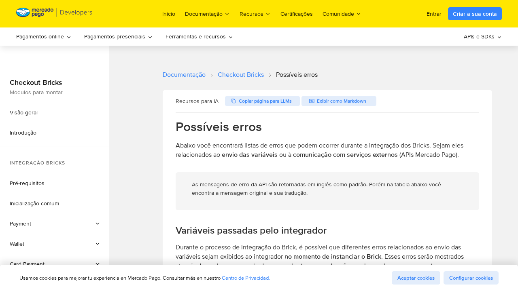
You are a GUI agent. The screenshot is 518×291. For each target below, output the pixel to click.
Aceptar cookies (416, 278)
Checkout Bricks (241, 74)
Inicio (168, 14)
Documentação (184, 74)
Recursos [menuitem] (251, 14)
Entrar (434, 14)
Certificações (296, 14)
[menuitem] (43, 36)
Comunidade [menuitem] (338, 14)
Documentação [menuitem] (204, 14)
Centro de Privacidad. (246, 278)
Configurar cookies (471, 278)
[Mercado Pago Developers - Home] (54, 14)
